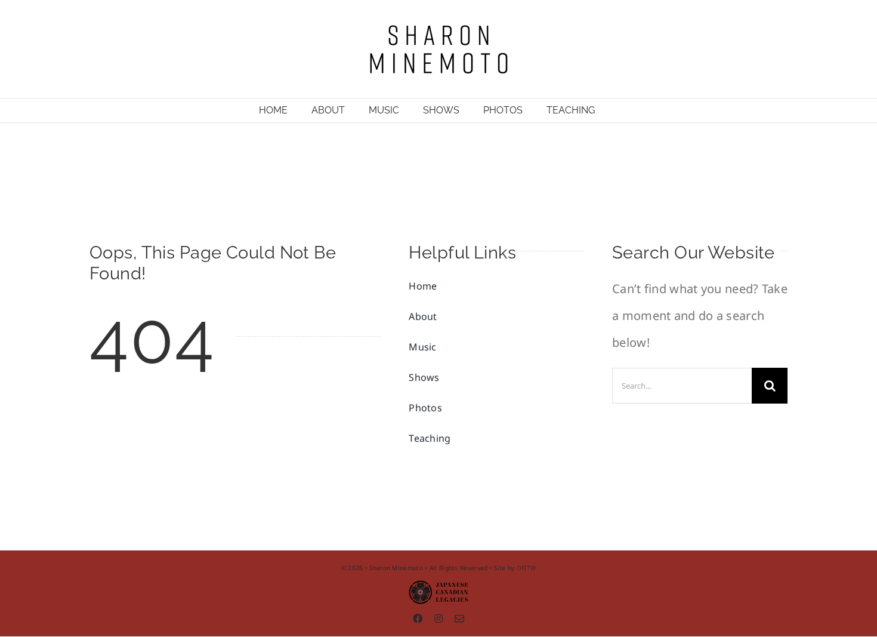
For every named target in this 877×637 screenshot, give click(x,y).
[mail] (459, 618)
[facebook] (417, 618)
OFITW (526, 568)
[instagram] (438, 618)
